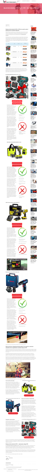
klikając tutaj (30, 470)
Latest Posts (9, 456)
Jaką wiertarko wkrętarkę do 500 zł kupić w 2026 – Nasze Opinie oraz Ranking (33, 186)
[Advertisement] (21, 18)
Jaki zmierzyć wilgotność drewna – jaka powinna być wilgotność (34, 135)
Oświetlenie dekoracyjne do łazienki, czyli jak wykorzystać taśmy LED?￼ (13, 467)
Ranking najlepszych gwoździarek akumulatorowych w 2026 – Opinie (33, 117)
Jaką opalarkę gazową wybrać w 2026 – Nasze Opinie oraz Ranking (33, 89)
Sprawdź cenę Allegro (29, 395)
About (6, 456)
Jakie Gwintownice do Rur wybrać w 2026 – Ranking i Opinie (33, 32)
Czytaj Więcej (32, 53)
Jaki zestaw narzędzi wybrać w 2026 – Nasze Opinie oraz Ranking (33, 260)
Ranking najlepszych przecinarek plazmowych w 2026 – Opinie (34, 107)
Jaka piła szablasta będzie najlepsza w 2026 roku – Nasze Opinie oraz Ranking (34, 242)
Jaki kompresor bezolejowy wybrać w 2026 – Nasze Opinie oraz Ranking (33, 232)
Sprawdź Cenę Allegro (17, 101)
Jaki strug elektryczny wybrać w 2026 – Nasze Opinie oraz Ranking (33, 251)
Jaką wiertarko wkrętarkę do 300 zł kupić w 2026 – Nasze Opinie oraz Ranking (33, 165)
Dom (17, 1)
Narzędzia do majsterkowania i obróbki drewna (33, 213)
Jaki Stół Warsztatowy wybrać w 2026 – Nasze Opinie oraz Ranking (33, 51)
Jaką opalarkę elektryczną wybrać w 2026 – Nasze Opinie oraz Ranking (33, 80)
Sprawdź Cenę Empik (17, 103)
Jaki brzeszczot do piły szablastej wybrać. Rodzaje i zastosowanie (33, 126)
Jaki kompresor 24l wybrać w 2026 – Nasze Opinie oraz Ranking (33, 98)
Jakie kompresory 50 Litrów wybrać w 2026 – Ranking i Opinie (34, 42)
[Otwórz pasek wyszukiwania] (17, 2)
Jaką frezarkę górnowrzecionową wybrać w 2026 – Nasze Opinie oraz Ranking (33, 70)
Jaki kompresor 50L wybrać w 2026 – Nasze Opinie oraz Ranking (33, 195)
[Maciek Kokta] (7, 460)
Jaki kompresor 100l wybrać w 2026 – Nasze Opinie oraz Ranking (33, 222)
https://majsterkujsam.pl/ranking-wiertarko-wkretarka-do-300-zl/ (18, 344)
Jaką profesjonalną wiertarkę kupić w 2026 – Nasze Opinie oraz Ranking (33, 155)
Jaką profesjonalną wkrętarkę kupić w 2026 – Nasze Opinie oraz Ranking (34, 145)
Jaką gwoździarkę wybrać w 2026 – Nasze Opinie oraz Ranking (33, 60)
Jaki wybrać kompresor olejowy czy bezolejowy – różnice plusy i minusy (34, 204)
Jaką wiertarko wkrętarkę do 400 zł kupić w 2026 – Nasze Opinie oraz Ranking (33, 175)
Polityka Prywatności (10, 469)
